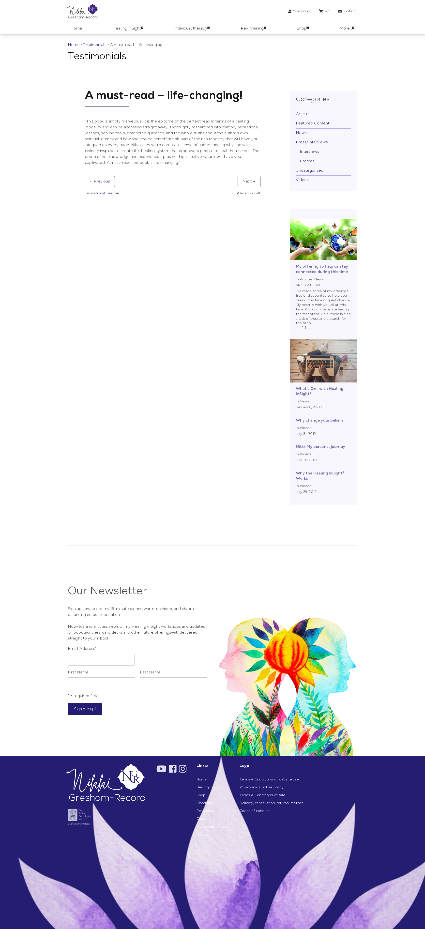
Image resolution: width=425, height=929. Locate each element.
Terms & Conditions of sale (262, 795)
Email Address (82, 649)
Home (74, 45)
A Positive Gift (248, 193)
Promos (307, 161)
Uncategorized (309, 171)
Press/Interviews (312, 142)
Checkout (204, 803)
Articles (303, 114)
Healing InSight (209, 787)
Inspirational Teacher (102, 193)
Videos (302, 180)
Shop (201, 795)
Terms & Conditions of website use (269, 779)
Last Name (150, 672)
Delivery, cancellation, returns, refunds (271, 803)
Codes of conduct (255, 811)
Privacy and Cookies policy (262, 787)
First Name (78, 672)
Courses (203, 819)
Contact (203, 835)
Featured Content (312, 123)
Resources (205, 811)
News (301, 133)
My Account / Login (213, 827)
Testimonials (94, 45)
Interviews (309, 152)
